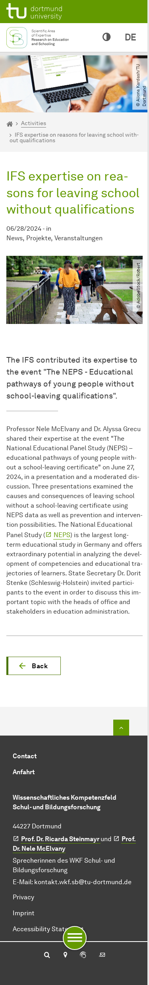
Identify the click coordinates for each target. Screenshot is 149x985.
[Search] (47, 955)
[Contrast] (106, 37)
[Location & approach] (65, 955)
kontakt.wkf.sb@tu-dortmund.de (83, 882)
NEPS (62, 535)
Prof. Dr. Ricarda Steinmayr (61, 839)
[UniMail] (102, 955)
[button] (33, 666)
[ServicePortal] (83, 955)
